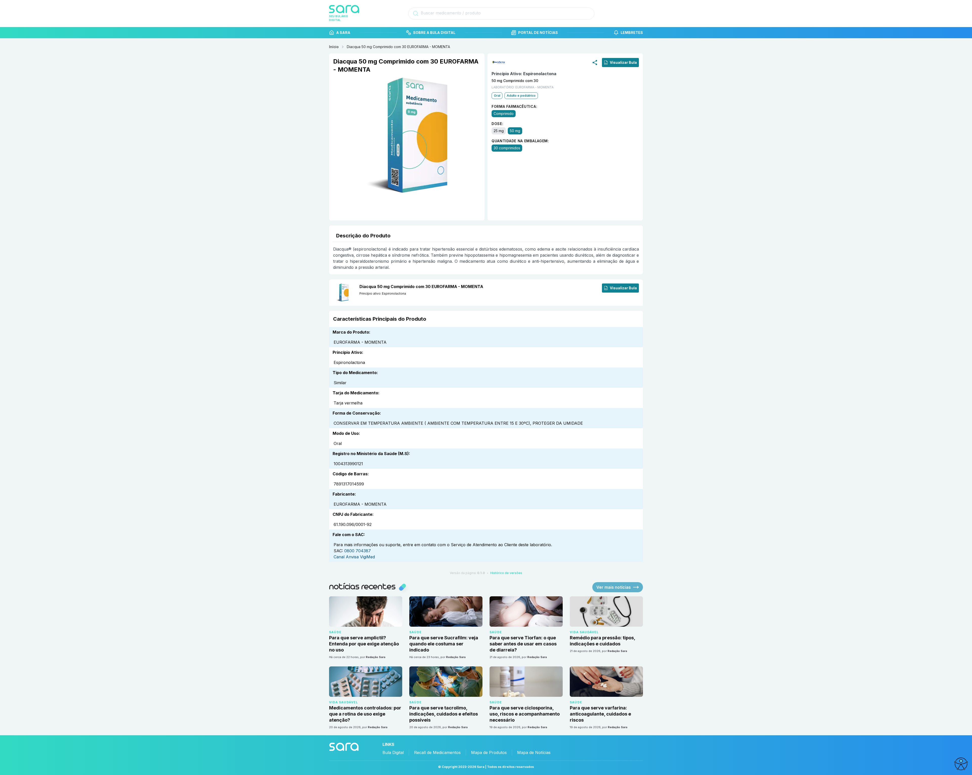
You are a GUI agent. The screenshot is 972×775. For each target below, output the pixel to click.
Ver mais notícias (613, 587)
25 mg (499, 131)
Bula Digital (393, 752)
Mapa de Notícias (534, 752)
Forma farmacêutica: (514, 106)
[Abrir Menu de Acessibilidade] (961, 764)
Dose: (497, 123)
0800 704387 (357, 550)
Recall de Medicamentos (437, 752)
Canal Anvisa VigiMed (354, 556)
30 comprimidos (507, 148)
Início (334, 47)
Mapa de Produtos (489, 752)
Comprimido (504, 113)
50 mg (515, 131)
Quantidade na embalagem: (520, 141)
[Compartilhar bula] (595, 62)
